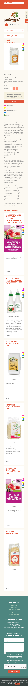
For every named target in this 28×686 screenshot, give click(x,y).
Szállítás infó (14, 607)
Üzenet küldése (14, 671)
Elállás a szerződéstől (14, 614)
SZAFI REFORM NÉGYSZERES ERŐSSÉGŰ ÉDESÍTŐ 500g (13, 471)
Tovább (17, 683)
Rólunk (14, 612)
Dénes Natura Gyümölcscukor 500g (12, 343)
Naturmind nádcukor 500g (12, 532)
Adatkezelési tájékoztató (14, 609)
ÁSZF (14, 611)
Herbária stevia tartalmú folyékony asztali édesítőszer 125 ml (14, 281)
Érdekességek (14, 605)
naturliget (17, 624)
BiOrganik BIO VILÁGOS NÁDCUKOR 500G (13, 406)
